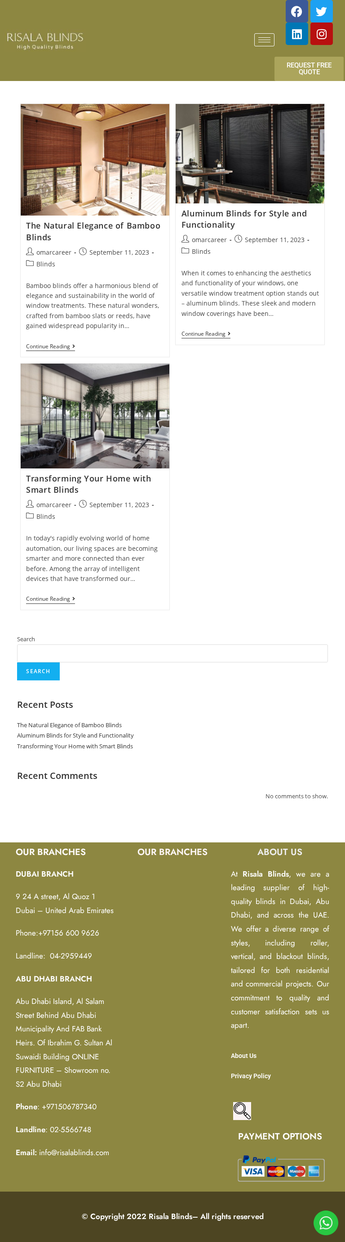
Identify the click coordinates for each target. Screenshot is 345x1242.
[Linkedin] (297, 33)
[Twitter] (321, 11)
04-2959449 (71, 955)
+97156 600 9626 (68, 932)
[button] (242, 1111)
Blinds (45, 264)
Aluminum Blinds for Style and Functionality (75, 735)
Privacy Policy (251, 1076)
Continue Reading (50, 346)
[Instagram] (321, 33)
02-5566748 (70, 1129)
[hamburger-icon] (264, 39)
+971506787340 (69, 1106)
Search (26, 639)
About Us (244, 1055)
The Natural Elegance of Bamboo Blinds (69, 725)
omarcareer (53, 252)
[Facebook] (297, 11)
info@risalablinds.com (74, 1152)
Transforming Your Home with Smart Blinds (75, 746)
